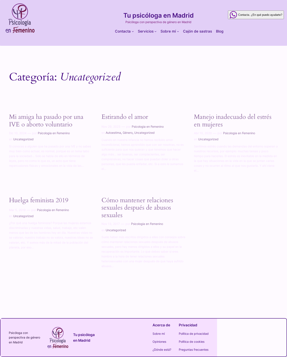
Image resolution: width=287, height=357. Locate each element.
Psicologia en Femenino (54, 133)
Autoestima (113, 132)
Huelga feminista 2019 (38, 200)
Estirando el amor (124, 117)
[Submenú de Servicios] (155, 31)
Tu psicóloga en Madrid (158, 15)
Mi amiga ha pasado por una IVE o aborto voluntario (46, 120)
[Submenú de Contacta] (133, 31)
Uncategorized (23, 139)
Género (128, 132)
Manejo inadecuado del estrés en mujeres (232, 120)
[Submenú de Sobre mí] (178, 31)
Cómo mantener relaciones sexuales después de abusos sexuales (137, 208)
